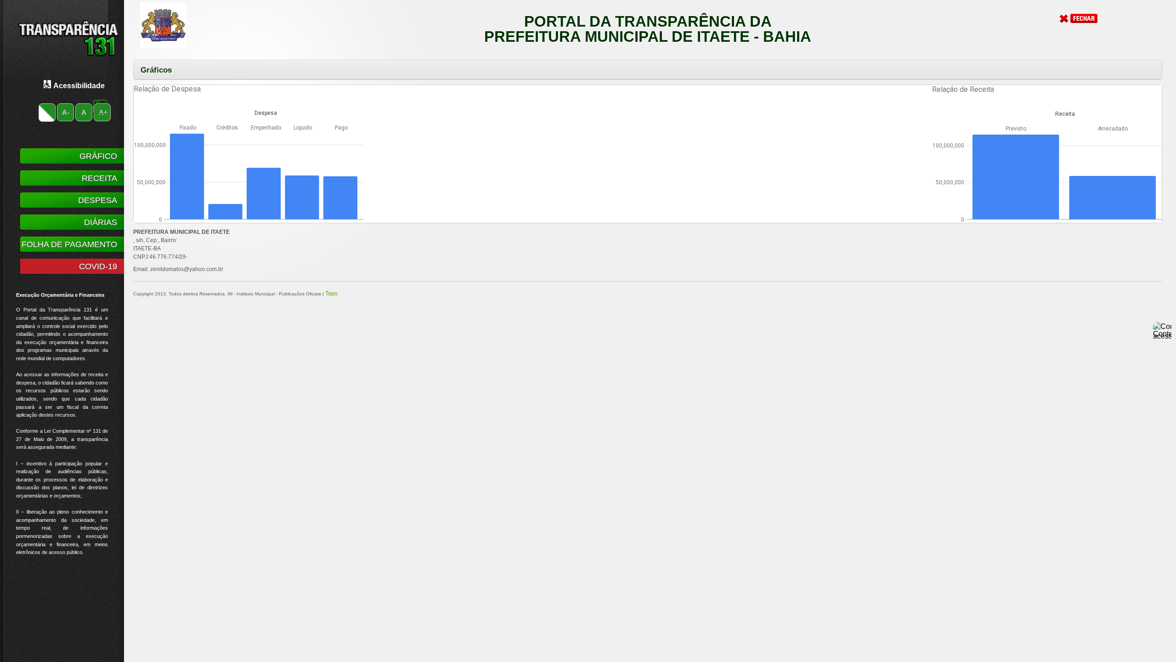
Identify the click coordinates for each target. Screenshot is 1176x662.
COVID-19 (98, 266)
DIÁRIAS (100, 222)
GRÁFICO (98, 156)
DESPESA (97, 200)
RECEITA (99, 178)
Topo (331, 293)
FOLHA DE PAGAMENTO (69, 244)
